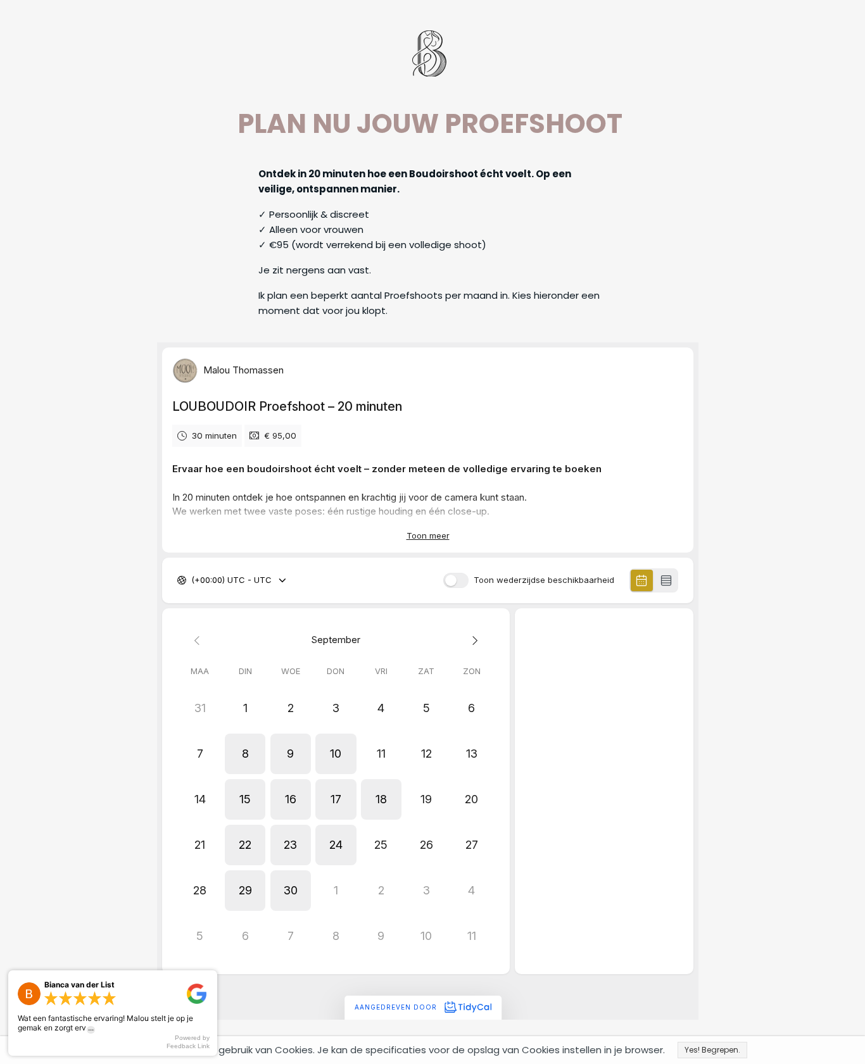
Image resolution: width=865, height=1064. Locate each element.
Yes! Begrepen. (712, 1049)
